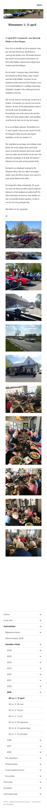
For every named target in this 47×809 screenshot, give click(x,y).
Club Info (8, 620)
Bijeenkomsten (12, 632)
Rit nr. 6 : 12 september (19, 728)
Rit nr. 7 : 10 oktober (18, 734)
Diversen (8, 788)
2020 (9, 686)
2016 (9, 752)
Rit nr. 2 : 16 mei (16, 704)
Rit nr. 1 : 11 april (16, 698)
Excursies (9, 776)
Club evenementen (14, 770)
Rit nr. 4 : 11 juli (15, 716)
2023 (9, 668)
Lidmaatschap (10, 794)
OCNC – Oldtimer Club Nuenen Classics (17, 802)
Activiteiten (9, 626)
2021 (9, 680)
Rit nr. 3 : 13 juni (16, 710)
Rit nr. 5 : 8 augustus (18, 722)
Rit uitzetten (11, 758)
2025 (9, 656)
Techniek (8, 782)
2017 (9, 746)
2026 (9, 650)
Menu (39, 5)
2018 (9, 740)
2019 (9, 692)
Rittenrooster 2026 (14, 638)
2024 (9, 662)
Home (7, 614)
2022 (9, 674)
